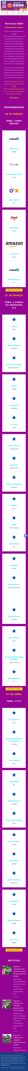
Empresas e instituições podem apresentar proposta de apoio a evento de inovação (19, 971)
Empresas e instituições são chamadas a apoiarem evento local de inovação (18, 1005)
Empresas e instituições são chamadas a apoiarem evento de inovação (19, 1040)
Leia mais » (16, 997)
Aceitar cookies (21, 1067)
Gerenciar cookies (6, 1067)
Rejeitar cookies (13, 1067)
